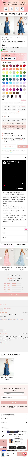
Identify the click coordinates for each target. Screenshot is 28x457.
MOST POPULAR (21, 244)
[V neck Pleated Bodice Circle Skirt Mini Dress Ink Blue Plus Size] (7, 367)
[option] (7, 25)
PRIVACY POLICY (15, 407)
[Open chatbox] (24, 454)
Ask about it (21, 447)
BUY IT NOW (9, 146)
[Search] (6, 14)
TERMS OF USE (23, 406)
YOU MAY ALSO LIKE (7, 244)
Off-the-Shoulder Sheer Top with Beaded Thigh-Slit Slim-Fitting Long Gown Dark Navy (18, 440)
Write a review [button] (14, 295)
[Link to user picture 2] (12, 322)
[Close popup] (25, 433)
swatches (17, 139)
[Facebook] (3, 431)
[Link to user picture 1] (3, 322)
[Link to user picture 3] (20, 322)
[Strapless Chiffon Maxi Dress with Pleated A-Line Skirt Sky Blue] (21, 257)
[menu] (2, 14)
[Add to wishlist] (25, 18)
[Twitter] (3, 436)
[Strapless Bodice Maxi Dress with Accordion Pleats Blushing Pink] (7, 257)
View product (12, 447)
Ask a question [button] (14, 299)
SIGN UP (14, 402)
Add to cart (22, 146)
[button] (1, 24)
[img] (3, 312)
